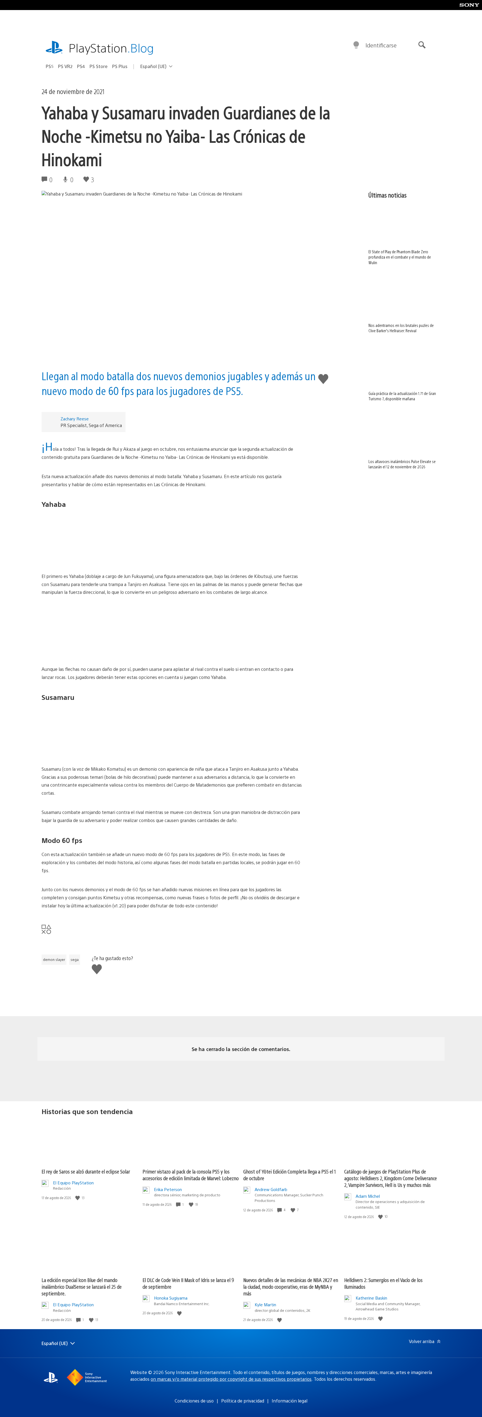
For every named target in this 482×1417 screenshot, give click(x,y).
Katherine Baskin (371, 1297)
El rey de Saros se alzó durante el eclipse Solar (86, 1171)
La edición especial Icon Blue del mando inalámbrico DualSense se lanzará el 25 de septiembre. (82, 1286)
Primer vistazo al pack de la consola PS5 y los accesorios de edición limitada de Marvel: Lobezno (191, 1174)
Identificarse (381, 45)
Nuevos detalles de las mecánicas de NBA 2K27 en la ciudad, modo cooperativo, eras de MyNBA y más (290, 1286)
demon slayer (54, 959)
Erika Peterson (168, 1189)
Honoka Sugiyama (170, 1297)
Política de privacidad (242, 1401)
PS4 (81, 66)
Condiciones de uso (194, 1401)
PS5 (50, 66)
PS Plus (119, 66)
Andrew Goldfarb (271, 1189)
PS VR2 (65, 66)
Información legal (289, 1401)
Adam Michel (368, 1196)
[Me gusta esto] (78, 1198)
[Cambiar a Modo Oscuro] (356, 45)
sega (75, 959)
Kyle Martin (265, 1304)
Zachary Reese (75, 418)
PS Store (99, 66)
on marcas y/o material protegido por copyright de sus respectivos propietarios (231, 1379)
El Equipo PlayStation (73, 1182)
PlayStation (111, 47)
